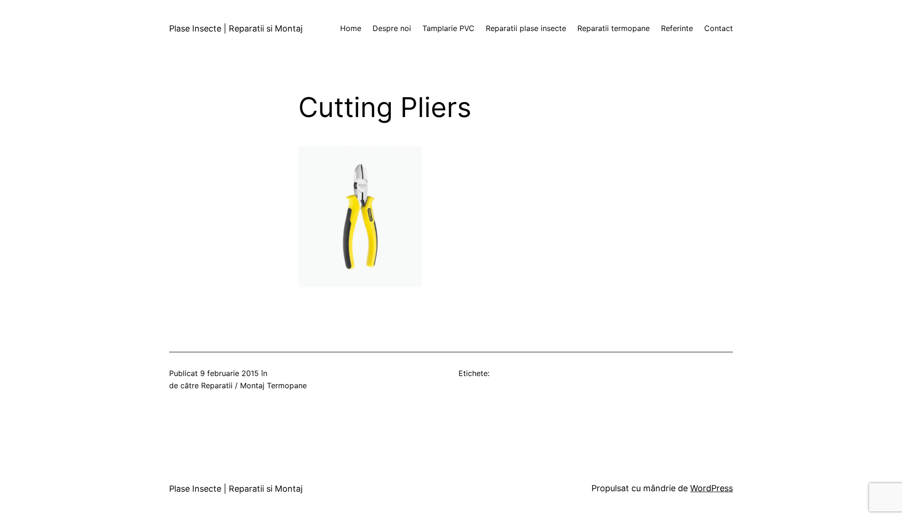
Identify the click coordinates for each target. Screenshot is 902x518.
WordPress (711, 488)
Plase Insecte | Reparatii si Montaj (236, 28)
